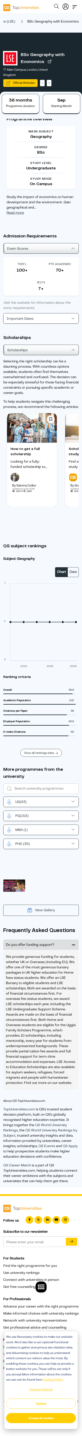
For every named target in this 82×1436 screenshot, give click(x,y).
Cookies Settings (41, 1389)
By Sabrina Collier (24, 485)
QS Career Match (17, 1165)
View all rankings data (39, 753)
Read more (15, 213)
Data (73, 572)
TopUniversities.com (19, 1109)
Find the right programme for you (30, 1266)
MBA (21, 830)
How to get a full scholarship (25, 451)
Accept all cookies (41, 1418)
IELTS (41, 282)
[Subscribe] (71, 1242)
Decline (41, 1404)
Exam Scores (17, 248)
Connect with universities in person (31, 1280)
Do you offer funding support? (30, 945)
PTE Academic (60, 264)
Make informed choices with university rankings (41, 1313)
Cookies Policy (53, 1380)
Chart (61, 572)
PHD (22, 844)
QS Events (46, 1146)
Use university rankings (21, 1273)
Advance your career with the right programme (41, 1306)
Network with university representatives (35, 1320)
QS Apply (70, 1146)
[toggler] (75, 6)
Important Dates (20, 318)
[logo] (21, 6)
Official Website (23, 83)
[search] (56, 7)
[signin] (66, 6)
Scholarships (17, 350)
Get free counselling (19, 1287)
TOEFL (22, 264)
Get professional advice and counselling (34, 1327)
